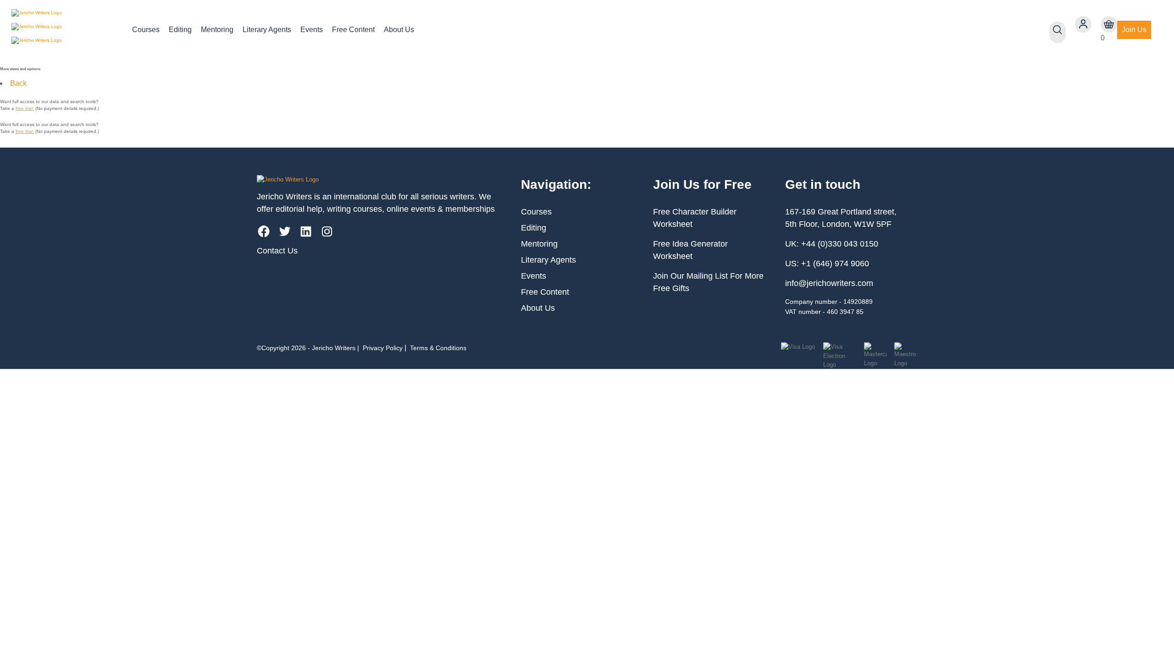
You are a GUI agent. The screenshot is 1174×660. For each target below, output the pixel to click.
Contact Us (277, 250)
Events (311, 29)
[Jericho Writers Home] (64, 29)
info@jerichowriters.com (829, 283)
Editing (180, 29)
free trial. (25, 108)
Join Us (1134, 29)
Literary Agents (267, 29)
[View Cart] (1109, 24)
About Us (399, 29)
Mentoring (217, 29)
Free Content (353, 29)
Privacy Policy (383, 348)
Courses (146, 29)
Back (18, 83)
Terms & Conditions (438, 348)
